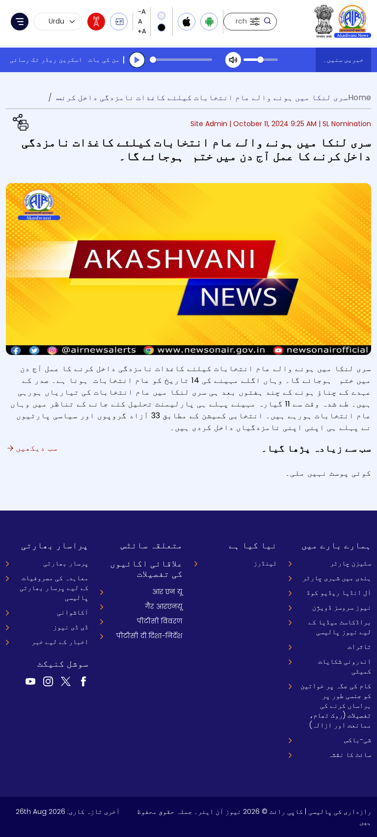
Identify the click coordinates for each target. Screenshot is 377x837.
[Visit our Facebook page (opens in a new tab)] (83, 681)
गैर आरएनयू (164, 606)
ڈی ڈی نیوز (70, 627)
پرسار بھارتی (65, 563)
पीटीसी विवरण (160, 621)
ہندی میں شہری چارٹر (336, 578)
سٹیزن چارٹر (350, 563)
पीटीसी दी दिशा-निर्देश (149, 636)
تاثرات (359, 646)
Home (359, 97)
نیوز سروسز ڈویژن (341, 607)
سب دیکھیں (35, 448)
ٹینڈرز (265, 563)
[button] (254, 21)
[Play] (137, 60)
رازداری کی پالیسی (339, 811)
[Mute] (233, 60)
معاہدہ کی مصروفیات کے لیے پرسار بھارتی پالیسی (54, 587)
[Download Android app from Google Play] (209, 21)
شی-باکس (357, 740)
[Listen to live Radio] (96, 21)
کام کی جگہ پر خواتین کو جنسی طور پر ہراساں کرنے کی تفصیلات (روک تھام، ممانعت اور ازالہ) (335, 705)
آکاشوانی (72, 612)
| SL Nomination (345, 124)
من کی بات (104, 59)
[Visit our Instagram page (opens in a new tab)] (48, 681)
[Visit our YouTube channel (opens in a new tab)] (30, 681)
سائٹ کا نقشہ (349, 754)
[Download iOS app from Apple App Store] (186, 21)
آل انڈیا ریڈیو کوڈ (338, 592)
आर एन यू (167, 591)
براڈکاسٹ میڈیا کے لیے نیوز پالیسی (339, 627)
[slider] (181, 59)
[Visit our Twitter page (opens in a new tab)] (66, 681)
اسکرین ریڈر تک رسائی (46, 59)
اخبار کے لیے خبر (59, 642)
